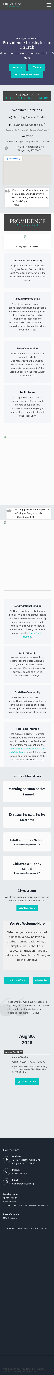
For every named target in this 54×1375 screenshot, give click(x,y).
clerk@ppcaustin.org (23, 1183)
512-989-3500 (20, 1173)
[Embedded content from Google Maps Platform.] (27, 170)
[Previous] (8, 1039)
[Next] (45, 1039)
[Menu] (49, 5)
